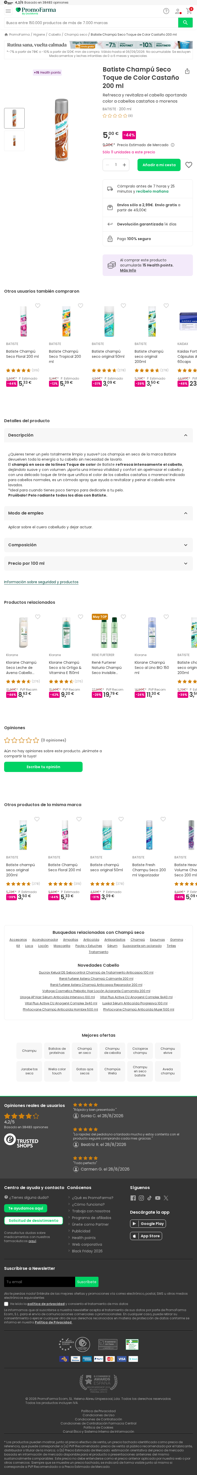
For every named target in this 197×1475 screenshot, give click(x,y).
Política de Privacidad (53, 1322)
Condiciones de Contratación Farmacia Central (98, 1423)
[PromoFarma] (35, 11)
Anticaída (91, 939)
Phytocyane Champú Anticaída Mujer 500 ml (138, 1009)
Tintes (171, 946)
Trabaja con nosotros (91, 1211)
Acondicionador (45, 939)
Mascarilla (62, 946)
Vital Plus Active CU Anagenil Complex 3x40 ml (61, 1003)
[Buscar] (185, 22)
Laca (29, 946)
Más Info (128, 270)
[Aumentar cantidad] (124, 165)
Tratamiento (98, 952)
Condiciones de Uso (98, 1415)
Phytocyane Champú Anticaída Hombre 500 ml (60, 1009)
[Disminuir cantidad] (107, 165)
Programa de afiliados (91, 1217)
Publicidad (81, 1231)
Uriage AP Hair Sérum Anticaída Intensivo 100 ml (57, 997)
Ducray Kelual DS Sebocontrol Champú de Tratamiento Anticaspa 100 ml (96, 972)
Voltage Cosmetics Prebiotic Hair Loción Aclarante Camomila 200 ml (96, 991)
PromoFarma (19, 35)
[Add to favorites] (189, 165)
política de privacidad (46, 1304)
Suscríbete (86, 1281)
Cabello (54, 35)
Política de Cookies (98, 1427)
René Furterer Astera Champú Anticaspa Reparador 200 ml (96, 985)
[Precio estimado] (173, 145)
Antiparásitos (114, 939)
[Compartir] (187, 71)
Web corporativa (87, 1244)
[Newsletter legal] (7, 1304)
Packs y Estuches (88, 946)
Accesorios (18, 939)
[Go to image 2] (14, 141)
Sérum (112, 946)
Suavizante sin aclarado (142, 946)
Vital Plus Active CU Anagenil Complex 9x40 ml (136, 997)
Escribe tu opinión (43, 766)
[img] (61, 130)
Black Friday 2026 (87, 1251)
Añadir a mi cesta (159, 164)
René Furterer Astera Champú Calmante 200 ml (96, 978)
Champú (138, 939)
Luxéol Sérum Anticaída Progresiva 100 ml (135, 1003)
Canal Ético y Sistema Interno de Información (98, 1431)
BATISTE (109, 109)
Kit (18, 946)
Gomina (176, 939)
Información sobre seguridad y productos (41, 582)
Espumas (157, 939)
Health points (84, 1237)
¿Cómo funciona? (88, 1204)
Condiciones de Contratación (98, 1419)
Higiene (39, 35)
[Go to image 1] (14, 118)
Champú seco (75, 35)
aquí (32, 1241)
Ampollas (70, 939)
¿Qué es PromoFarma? (92, 1197)
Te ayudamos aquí (25, 1208)
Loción (43, 946)
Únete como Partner (90, 1224)
